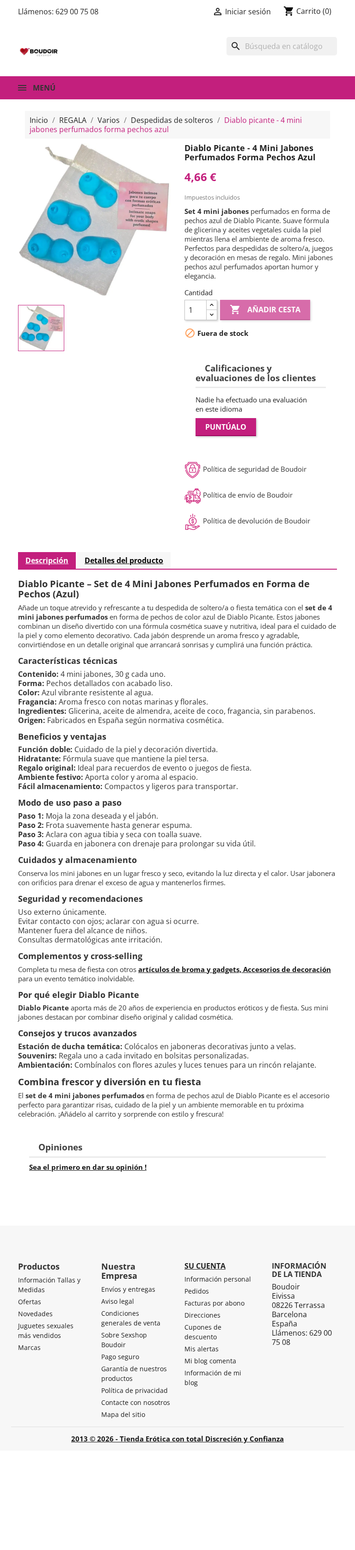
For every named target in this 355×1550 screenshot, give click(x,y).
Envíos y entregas (128, 1289)
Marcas (29, 1347)
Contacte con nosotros (135, 1402)
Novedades (35, 1313)
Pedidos (196, 1291)
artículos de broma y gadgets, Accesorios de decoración (234, 969)
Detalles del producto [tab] (124, 560)
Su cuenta (205, 1266)
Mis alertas (201, 1348)
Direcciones (202, 1315)
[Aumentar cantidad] (211, 305)
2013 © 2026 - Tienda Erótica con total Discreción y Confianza (177, 1438)
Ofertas (29, 1301)
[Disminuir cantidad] (211, 315)
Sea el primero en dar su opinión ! (88, 1167)
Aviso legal (117, 1301)
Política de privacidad (134, 1390)
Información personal (217, 1279)
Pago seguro (120, 1356)
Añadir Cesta (265, 309)
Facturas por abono (214, 1303)
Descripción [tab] (46, 560)
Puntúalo (225, 427)
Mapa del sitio (123, 1414)
